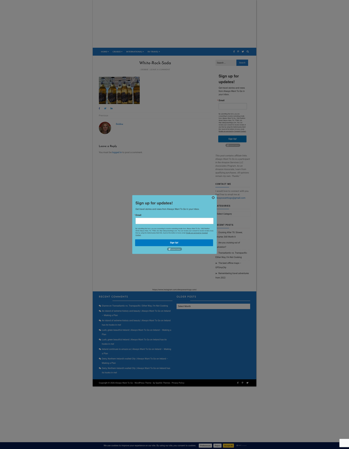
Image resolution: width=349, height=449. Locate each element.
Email (138, 215)
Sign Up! (174, 242)
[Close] (213, 197)
